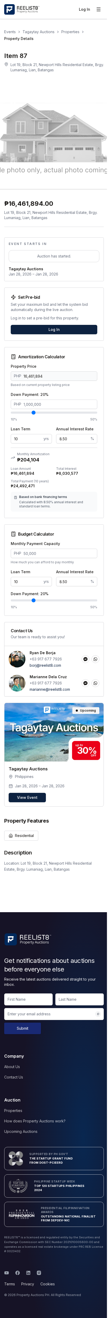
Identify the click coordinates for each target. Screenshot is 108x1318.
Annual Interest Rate (75, 429)
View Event (27, 797)
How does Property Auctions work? (35, 1121)
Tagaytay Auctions (39, 32)
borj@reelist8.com (45, 665)
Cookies (47, 1284)
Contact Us (13, 1077)
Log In (84, 9)
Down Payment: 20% (29, 394)
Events (10, 32)
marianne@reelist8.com (50, 689)
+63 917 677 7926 (46, 659)
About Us (12, 1066)
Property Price (23, 366)
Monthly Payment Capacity (35, 543)
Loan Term (20, 429)
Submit (22, 1028)
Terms (9, 1284)
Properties (70, 32)
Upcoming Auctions (20, 1131)
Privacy (27, 1284)
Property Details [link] (19, 38)
